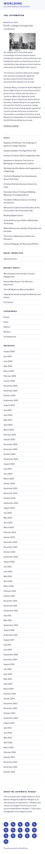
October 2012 (9, 772)
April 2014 (8, 684)
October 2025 (9, 395)
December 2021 (10, 601)
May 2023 (8, 518)
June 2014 (8, 674)
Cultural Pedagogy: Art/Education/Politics (21, 244)
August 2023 (9, 508)
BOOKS (7, 138)
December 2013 (10, 703)
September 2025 (11, 400)
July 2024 (8, 469)
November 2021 (10, 606)
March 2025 (9, 430)
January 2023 (9, 537)
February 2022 (10, 591)
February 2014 (10, 694)
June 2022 (8, 571)
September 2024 (11, 459)
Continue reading (11, 126)
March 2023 (9, 527)
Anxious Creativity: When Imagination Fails (22, 156)
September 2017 (11, 635)
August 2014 (9, 664)
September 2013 (11, 718)
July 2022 (8, 567)
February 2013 (10, 752)
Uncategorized (10, 337)
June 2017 (8, 650)
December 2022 (10, 542)
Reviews (7, 332)
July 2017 (7, 645)
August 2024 (9, 464)
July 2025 (8, 410)
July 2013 (8, 728)
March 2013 (9, 747)
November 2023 (11, 493)
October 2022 (9, 552)
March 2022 (9, 586)
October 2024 (9, 454)
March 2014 (9, 689)
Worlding (13, 3)
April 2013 (8, 743)
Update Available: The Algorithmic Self (20, 151)
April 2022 (8, 581)
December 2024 (11, 444)
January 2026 (9, 381)
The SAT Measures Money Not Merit (19, 289)
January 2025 (9, 439)
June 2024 (8, 474)
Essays (6, 317)
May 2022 (8, 576)
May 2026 (8, 366)
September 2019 (11, 625)
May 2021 (8, 620)
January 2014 (9, 699)
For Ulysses (8, 302)
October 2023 (9, 498)
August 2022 (9, 562)
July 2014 (8, 669)
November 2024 (11, 449)
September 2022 (11, 557)
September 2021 (11, 611)
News (6, 322)
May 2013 (8, 738)
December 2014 (10, 659)
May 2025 (8, 420)
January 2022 (9, 596)
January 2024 (9, 483)
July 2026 (8, 356)
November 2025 (11, 391)
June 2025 (8, 415)
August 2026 (9, 351)
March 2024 (9, 479)
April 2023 (8, 523)
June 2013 (8, 733)
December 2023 (11, 488)
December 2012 (10, 762)
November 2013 (10, 708)
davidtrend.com (10, 259)
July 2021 (7, 615)
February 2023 (10, 532)
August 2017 (9, 640)
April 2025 (8, 425)
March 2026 (9, 371)
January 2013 (9, 757)
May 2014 (8, 679)
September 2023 (11, 503)
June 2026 (8, 361)
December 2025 (11, 386)
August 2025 (9, 405)
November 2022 (10, 547)
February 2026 (10, 376)
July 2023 (8, 513)
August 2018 (9, 630)
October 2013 (9, 713)
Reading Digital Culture (13, 215)
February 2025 (10, 435)
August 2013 (9, 723)
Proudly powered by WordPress (16, 848)
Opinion (7, 327)
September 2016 (11, 655)
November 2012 (10, 767)
